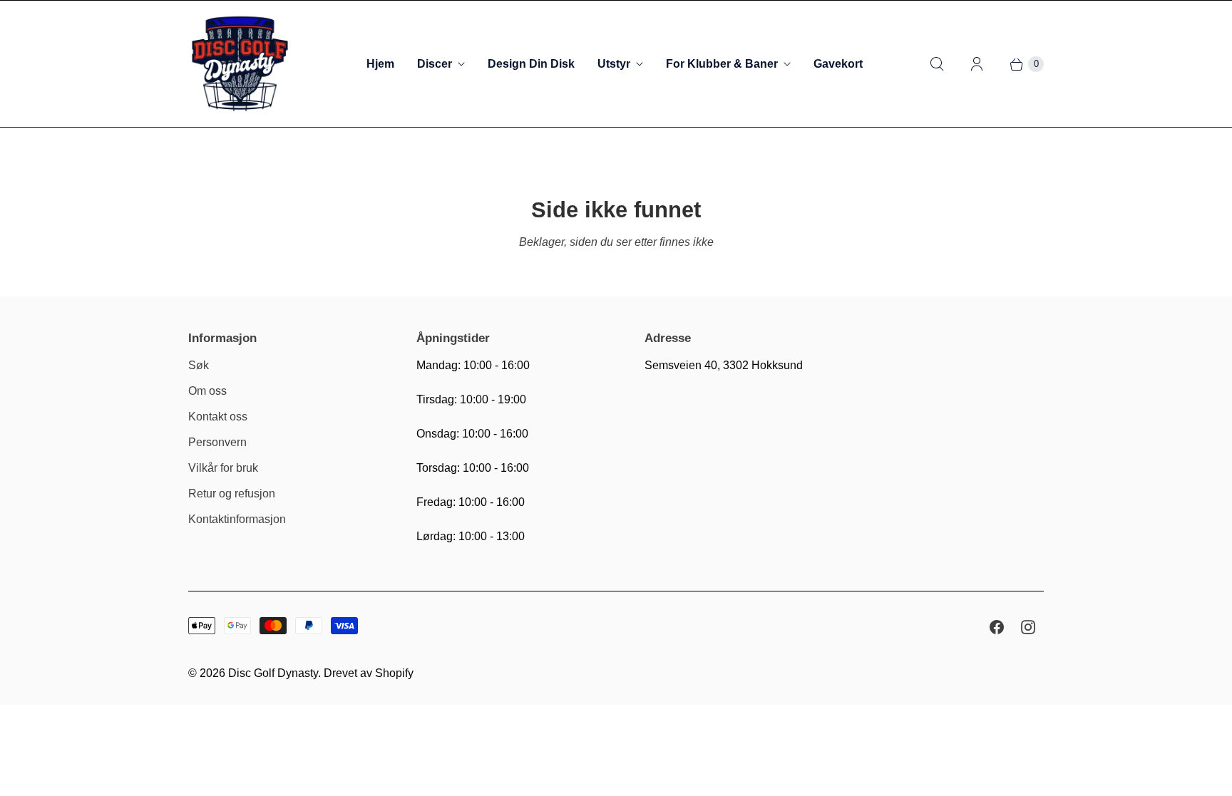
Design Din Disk (531, 64)
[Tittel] (937, 64)
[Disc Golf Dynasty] (240, 63)
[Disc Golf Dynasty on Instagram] (1028, 627)
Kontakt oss (217, 416)
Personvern (217, 442)
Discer (434, 64)
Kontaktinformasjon (237, 519)
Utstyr (613, 64)
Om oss (207, 391)
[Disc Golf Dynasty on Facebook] (996, 627)
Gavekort (838, 64)
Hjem (380, 64)
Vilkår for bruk (223, 468)
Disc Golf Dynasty (273, 673)
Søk (198, 365)
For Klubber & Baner (722, 64)
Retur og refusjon (231, 493)
